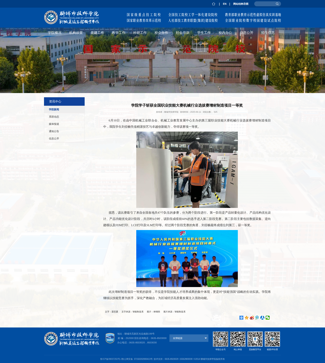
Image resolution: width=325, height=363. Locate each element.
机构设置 (76, 33)
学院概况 (54, 33)
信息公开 (246, 33)
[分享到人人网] (262, 318)
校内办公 (225, 33)
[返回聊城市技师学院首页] (74, 11)
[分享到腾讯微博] (257, 318)
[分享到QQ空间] (247, 318)
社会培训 (182, 33)
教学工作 (118, 33)
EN (224, 3)
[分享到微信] (268, 318)
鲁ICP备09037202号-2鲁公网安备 (116, 359)
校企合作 (161, 33)
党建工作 (97, 33)
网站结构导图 (240, 3)
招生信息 (268, 33)
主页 (213, 3)
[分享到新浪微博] (252, 318)
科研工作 (140, 33)
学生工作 (204, 33)
